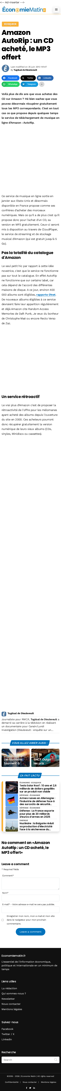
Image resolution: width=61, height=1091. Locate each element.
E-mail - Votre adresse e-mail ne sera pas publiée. (28, 904)
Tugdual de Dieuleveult (21, 713)
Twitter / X (8, 1034)
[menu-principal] (56, 9)
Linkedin (7, 1039)
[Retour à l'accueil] (24, 9)
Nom (5, 893)
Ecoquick (10, 24)
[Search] (55, 1060)
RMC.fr (25, 719)
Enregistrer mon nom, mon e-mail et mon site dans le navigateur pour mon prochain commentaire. (31, 920)
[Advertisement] (30, 159)
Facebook (7, 1028)
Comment (8, 875)
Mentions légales (12, 1009)
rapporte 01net (45, 294)
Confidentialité (11, 1082)
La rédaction (9, 988)
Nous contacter (11, 1003)
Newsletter (8, 998)
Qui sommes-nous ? (14, 993)
